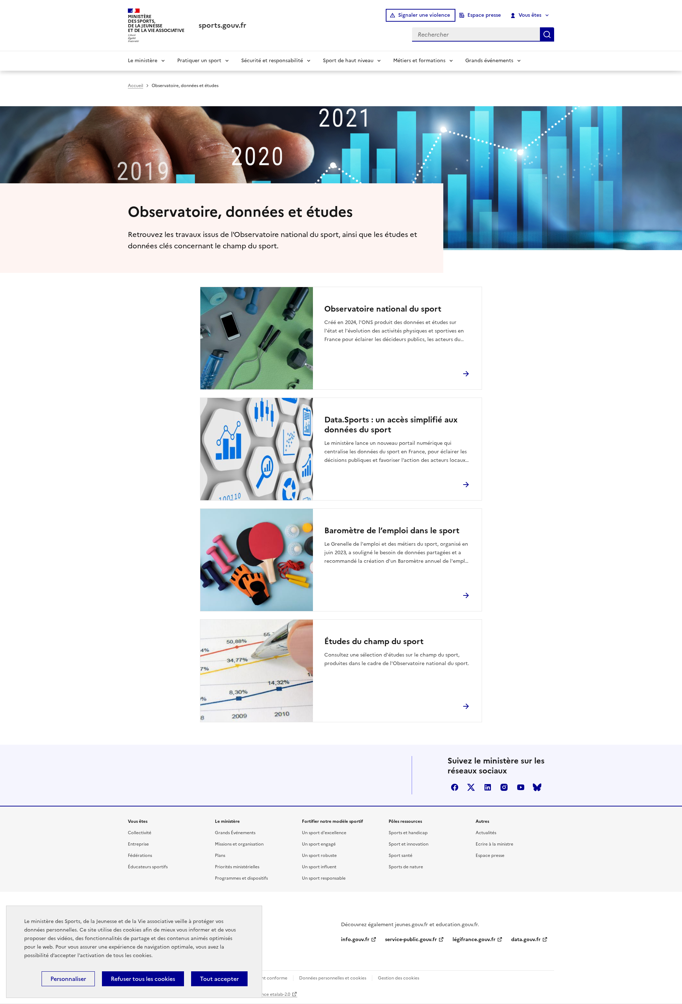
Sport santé (400, 855)
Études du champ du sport (373, 642)
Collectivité (139, 833)
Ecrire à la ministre (494, 844)
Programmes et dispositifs (241, 878)
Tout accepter (219, 979)
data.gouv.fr (526, 939)
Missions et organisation (239, 844)
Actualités (486, 833)
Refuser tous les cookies (143, 979)
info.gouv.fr (355, 939)
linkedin (488, 787)
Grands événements (489, 60)
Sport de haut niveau (348, 60)
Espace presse (484, 15)
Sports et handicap (408, 833)
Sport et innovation (408, 844)
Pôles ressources (405, 821)
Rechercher (547, 34)
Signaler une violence (424, 15)
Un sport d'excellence (324, 833)
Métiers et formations (419, 60)
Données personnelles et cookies (332, 978)
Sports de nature (406, 867)
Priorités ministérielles (237, 867)
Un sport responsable (324, 878)
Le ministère (142, 60)
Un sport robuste (319, 855)
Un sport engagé (319, 844)
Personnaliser (68, 979)
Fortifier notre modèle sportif (332, 821)
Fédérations (140, 855)
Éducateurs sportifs (148, 867)
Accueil (135, 85)
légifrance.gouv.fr (474, 939)
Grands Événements (235, 833)
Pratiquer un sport (199, 60)
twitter (471, 787)
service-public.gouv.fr (411, 939)
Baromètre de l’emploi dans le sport (391, 531)
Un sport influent (319, 867)
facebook (455, 787)
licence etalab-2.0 (272, 994)
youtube (521, 787)
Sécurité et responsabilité (272, 60)
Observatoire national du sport (382, 309)
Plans (220, 855)
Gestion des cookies (398, 978)
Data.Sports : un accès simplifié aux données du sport (391, 425)
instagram (504, 787)
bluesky (537, 787)
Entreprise (138, 844)
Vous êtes (530, 15)
